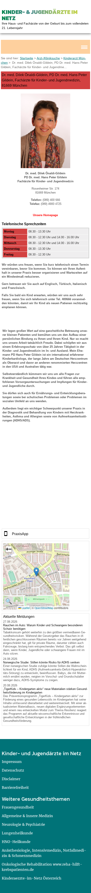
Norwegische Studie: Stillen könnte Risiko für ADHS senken (41, 662)
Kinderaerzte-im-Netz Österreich (31, 878)
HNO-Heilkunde (16, 841)
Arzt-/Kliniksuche (48, 58)
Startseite (26, 58)
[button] (36, 571)
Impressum (12, 761)
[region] (45, 533)
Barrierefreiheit (15, 787)
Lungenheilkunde (17, 833)
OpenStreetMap (43, 608)
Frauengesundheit (18, 807)
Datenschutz (13, 770)
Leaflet (25, 608)
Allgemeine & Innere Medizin (27, 816)
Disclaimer (11, 779)
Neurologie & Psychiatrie (23, 824)
